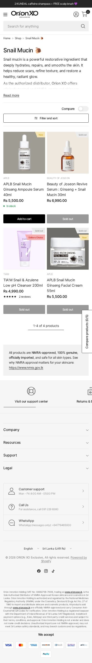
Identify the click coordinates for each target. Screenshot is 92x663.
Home (6, 38)
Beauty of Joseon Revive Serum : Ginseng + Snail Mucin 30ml (67, 189)
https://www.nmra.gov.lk (26, 367)
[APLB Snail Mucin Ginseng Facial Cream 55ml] (68, 249)
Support (10, 455)
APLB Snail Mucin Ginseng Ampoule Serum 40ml (23, 189)
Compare (68, 109)
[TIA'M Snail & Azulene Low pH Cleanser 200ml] (24, 249)
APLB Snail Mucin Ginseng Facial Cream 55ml (65, 285)
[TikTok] (53, 571)
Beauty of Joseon (58, 178)
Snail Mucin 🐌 (34, 38)
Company (11, 429)
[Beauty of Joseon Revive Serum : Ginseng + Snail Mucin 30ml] (68, 153)
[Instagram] (46, 571)
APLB (6, 178)
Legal (7, 468)
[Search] (83, 26)
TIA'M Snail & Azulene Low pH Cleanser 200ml (23, 283)
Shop (18, 38)
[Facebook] (38, 571)
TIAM (6, 274)
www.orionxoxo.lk (73, 592)
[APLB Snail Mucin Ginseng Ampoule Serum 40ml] (24, 153)
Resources (12, 442)
